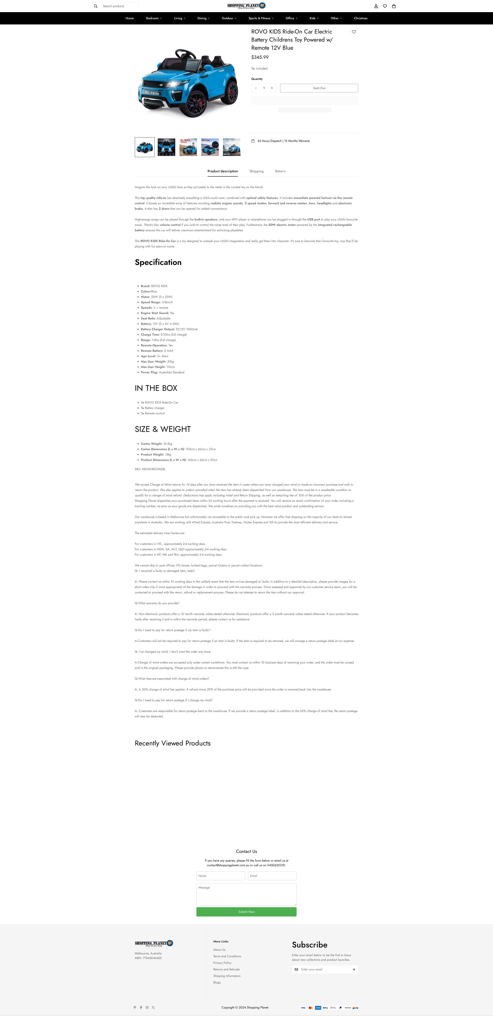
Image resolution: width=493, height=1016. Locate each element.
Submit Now (247, 912)
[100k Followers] (147, 1007)
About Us (219, 949)
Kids (312, 18)
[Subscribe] (354, 969)
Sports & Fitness (259, 18)
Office (290, 18)
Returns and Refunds (226, 969)
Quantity (257, 79)
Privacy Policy (222, 963)
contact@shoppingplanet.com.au (228, 865)
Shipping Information (227, 976)
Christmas (360, 18)
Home (130, 18)
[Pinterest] (134, 1007)
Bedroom (152, 18)
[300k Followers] (141, 1007)
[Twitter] (153, 1007)
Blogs (217, 982)
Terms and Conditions (227, 956)
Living (178, 18)
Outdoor (227, 18)
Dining (202, 18)
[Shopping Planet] (246, 6)
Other (335, 18)
